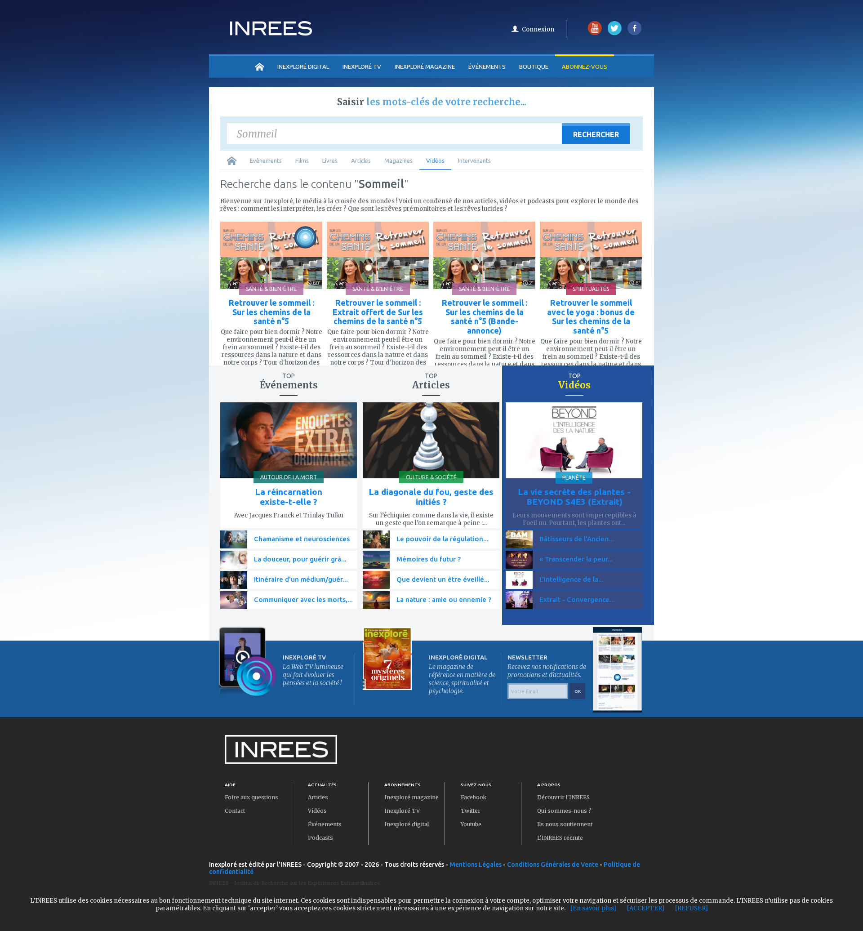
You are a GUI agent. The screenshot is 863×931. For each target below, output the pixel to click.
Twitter (470, 810)
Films (302, 160)
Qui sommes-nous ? (564, 810)
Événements (487, 66)
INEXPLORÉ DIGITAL (303, 66)
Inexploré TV (402, 810)
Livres (330, 160)
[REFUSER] (691, 908)
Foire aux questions (251, 797)
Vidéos (435, 160)
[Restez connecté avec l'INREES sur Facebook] (634, 33)
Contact (235, 810)
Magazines (398, 160)
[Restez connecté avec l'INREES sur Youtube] (595, 33)
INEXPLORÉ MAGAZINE (425, 66)
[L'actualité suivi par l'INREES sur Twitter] (615, 33)
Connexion (538, 29)
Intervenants (474, 160)
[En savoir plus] (593, 908)
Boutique (533, 66)
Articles (361, 160)
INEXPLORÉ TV (362, 66)
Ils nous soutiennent (564, 824)
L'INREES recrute (560, 837)
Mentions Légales (475, 864)
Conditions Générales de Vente (552, 864)
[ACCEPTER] (645, 908)
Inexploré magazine (411, 797)
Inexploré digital (406, 824)
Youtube (471, 824)
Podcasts (320, 837)
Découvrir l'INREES (563, 797)
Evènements (266, 160)
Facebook (473, 797)
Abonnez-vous (584, 66)
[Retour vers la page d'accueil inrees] (271, 33)
